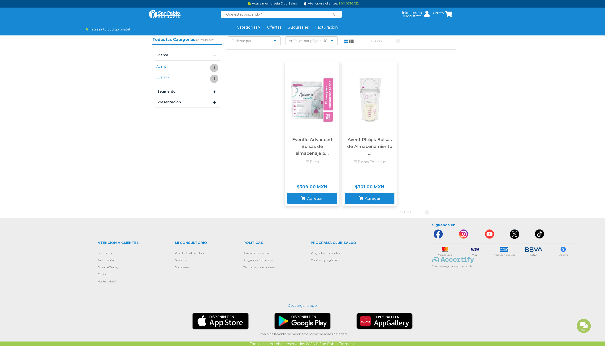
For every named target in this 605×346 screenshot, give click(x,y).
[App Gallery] (384, 321)
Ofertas (274, 27)
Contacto (104, 274)
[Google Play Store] (302, 321)
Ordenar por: (242, 41)
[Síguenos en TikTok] (540, 234)
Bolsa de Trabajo (109, 267)
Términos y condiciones (259, 267)
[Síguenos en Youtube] (489, 234)
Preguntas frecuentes (257, 260)
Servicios (180, 260)
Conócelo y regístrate (325, 260)
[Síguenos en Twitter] (514, 234)
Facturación (326, 27)
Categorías (247, 27)
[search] (333, 14)
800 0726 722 (349, 3)
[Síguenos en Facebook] (438, 234)
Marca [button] (186, 55)
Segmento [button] (186, 91)
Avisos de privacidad (257, 253)
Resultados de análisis (189, 253)
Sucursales (298, 27)
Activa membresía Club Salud (274, 3)
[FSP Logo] (165, 14)
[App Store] (220, 321)
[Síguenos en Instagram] (463, 234)
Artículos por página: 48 (308, 41)
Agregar (314, 198)
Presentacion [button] (186, 102)
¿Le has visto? (107, 281)
